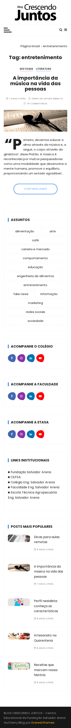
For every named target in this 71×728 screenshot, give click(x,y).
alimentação (24, 231)
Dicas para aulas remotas (47, 539)
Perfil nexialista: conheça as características (46, 606)
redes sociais (35, 312)
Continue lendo (35, 189)
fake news (20, 294)
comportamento (35, 258)
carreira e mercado (35, 249)
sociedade (35, 321)
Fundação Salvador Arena (31, 472)
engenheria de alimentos (35, 276)
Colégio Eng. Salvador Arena (33, 482)
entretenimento (35, 285)
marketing (35, 303)
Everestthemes (43, 722)
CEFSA (16, 477)
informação (49, 294)
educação (35, 267)
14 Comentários (37, 104)
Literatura (43, 68)
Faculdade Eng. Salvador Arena (35, 487)
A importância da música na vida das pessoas (35, 83)
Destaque (26, 68)
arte (53, 231)
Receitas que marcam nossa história (45, 670)
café (35, 240)
